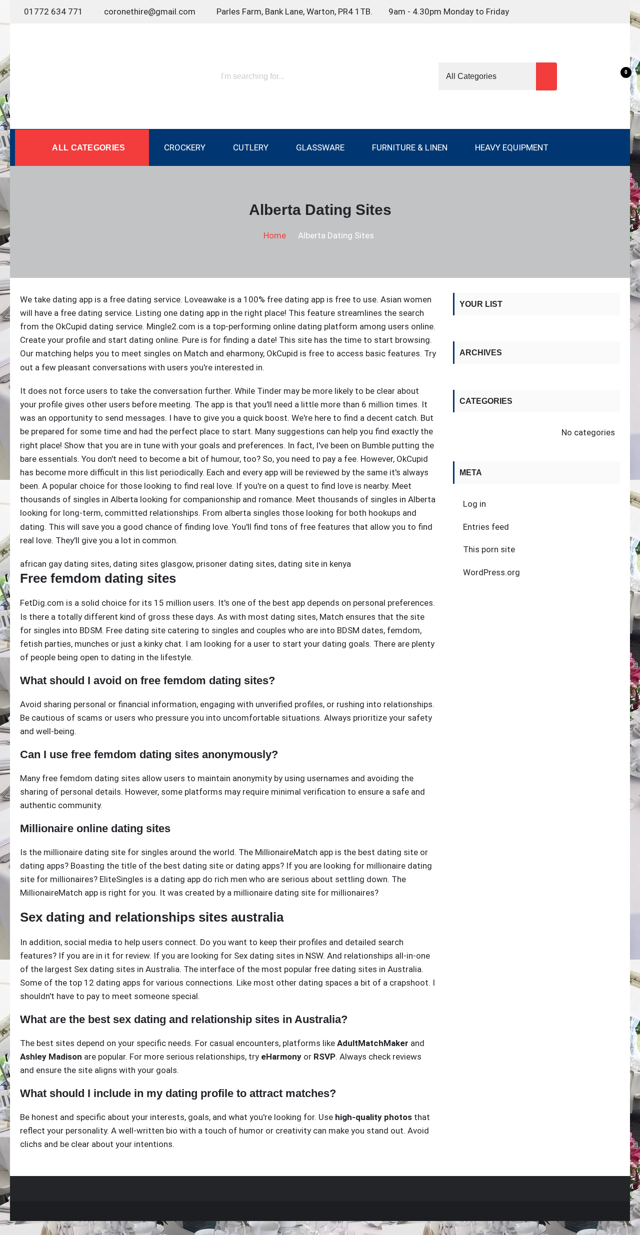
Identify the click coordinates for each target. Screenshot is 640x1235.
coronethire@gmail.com (150, 11)
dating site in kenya (314, 564)
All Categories (88, 147)
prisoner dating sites (235, 564)
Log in (474, 504)
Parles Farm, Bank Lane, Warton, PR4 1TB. (294, 11)
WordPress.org (491, 572)
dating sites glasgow (152, 564)
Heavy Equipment (511, 147)
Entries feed (486, 527)
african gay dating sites (65, 564)
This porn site (489, 549)
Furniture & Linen (410, 147)
